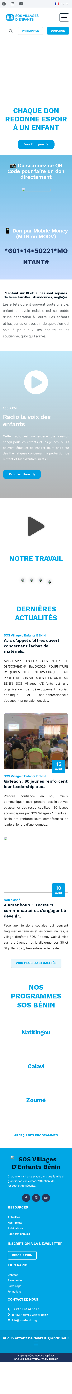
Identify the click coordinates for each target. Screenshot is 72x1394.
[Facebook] (4, 4)
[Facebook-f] (26, 1198)
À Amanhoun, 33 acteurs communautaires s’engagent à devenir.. (35, 910)
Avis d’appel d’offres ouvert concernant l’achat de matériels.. (31, 646)
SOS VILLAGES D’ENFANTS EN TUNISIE (36, 1359)
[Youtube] (21, 4)
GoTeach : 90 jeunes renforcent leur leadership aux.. (36, 784)
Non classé (12, 899)
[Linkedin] (12, 4)
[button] (36, 526)
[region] (36, 69)
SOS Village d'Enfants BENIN (25, 635)
